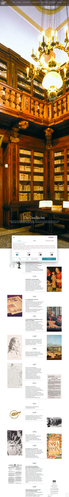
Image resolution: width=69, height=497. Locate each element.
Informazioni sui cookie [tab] (49, 240)
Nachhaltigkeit (44, 2)
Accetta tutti (49, 258)
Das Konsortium (35, 2)
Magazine (59, 2)
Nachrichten (52, 2)
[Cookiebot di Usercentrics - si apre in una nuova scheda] (49, 237)
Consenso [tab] (19, 240)
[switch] (28, 255)
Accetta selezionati (34, 258)
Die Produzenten (26, 2)
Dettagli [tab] (34, 240)
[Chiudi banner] (55, 237)
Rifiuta (20, 258)
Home (14, 2)
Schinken (19, 2)
